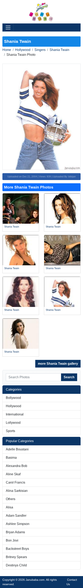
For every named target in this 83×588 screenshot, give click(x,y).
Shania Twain (59, 50)
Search (69, 377)
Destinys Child (16, 565)
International (15, 414)
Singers (40, 50)
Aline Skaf (13, 474)
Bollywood (13, 397)
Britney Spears (16, 557)
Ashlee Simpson (17, 524)
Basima (11, 457)
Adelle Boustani (17, 449)
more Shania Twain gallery (58, 363)
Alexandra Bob (16, 466)
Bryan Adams (15, 532)
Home (6, 50)
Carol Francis (15, 482)
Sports (10, 431)
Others (10, 499)
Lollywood (13, 422)
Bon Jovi (12, 540)
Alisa (9, 507)
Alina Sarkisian (17, 490)
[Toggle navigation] (8, 27)
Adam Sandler (16, 515)
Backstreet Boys (17, 548)
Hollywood (22, 50)
